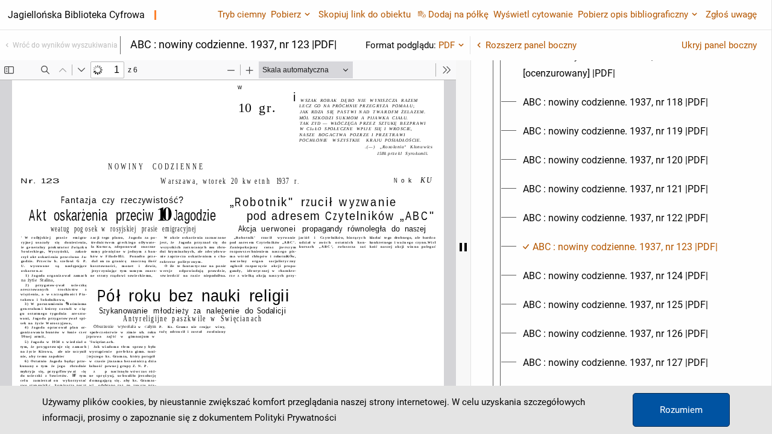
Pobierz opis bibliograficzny (633, 14)
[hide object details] (463, 247)
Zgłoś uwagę (731, 14)
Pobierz (286, 14)
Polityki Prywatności (296, 417)
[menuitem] (632, 65)
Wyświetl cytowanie (533, 14)
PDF (446, 45)
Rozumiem (681, 409)
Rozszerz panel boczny (531, 45)
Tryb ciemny (242, 14)
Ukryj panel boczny (719, 45)
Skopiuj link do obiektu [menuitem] (364, 14)
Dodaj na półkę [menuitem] (458, 14)
